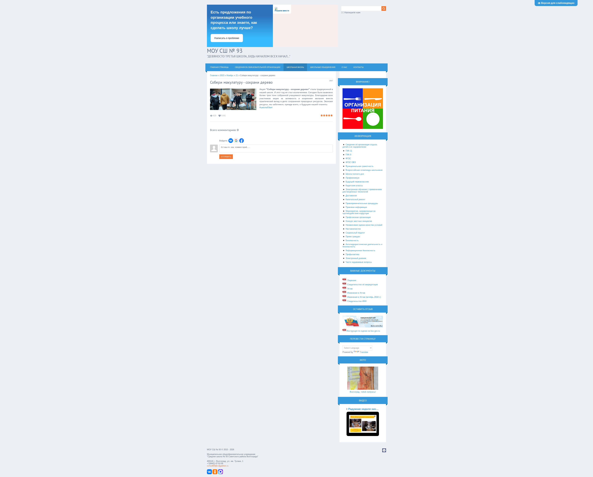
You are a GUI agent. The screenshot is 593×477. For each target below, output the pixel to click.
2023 (222, 75)
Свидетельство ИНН (356, 301)
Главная (214, 75)
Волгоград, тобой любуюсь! (363, 392)
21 (237, 75)
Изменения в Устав (356, 293)
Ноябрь (230, 75)
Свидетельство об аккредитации (362, 284)
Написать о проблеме (226, 38)
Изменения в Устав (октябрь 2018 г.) (364, 297)
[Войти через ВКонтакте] (230, 140)
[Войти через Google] (236, 140)
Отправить (226, 157)
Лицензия (351, 280)
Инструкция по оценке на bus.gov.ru (363, 331)
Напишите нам (352, 12)
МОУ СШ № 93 (225, 50)
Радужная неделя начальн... (366, 409)
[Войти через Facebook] (241, 140)
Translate (364, 352)
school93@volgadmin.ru (217, 466)
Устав (350, 289)
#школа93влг (266, 107)
